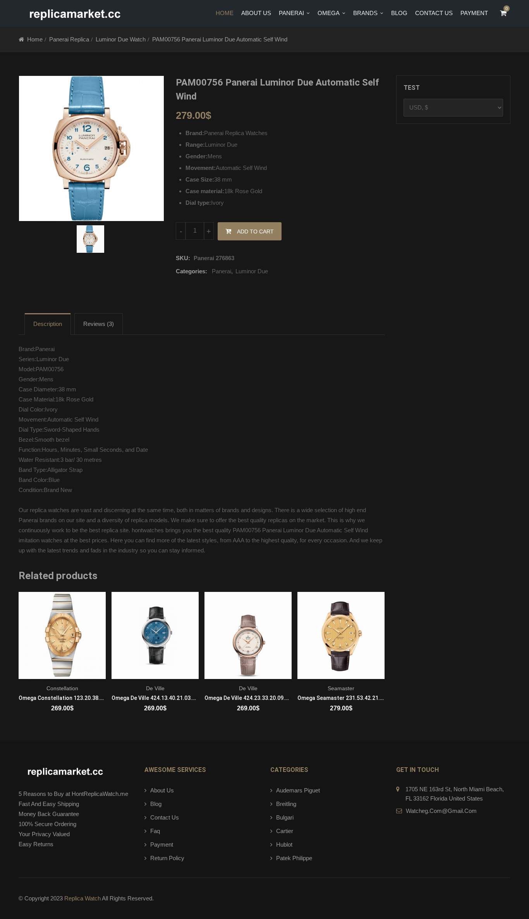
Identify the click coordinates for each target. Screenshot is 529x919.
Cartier (284, 831)
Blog (399, 13)
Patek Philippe (294, 858)
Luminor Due (251, 271)
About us (256, 13)
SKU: (183, 258)
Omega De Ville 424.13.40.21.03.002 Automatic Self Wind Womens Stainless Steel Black (155, 698)
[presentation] (24, 662)
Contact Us (434, 13)
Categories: (191, 271)
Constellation (62, 688)
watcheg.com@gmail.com (441, 811)
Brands (365, 13)
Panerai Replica (69, 39)
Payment (161, 844)
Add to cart (255, 231)
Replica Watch (82, 898)
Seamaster (341, 688)
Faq (155, 831)
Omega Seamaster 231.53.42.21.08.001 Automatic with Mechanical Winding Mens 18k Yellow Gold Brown (341, 698)
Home (225, 13)
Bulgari (285, 817)
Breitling (286, 804)
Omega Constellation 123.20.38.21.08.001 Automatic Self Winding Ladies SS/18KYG (62, 698)
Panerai (291, 13)
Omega (329, 13)
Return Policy (167, 858)
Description (47, 324)
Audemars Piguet (298, 790)
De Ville (155, 688)
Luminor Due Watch (121, 39)
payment (474, 13)
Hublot (284, 844)
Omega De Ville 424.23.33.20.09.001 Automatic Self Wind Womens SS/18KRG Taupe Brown (248, 698)
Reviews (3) (98, 324)
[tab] (47, 324)
